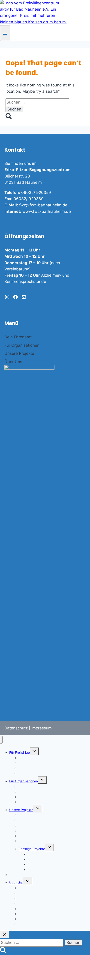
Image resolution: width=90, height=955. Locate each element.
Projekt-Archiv (38, 870)
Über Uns (16, 883)
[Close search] (4, 934)
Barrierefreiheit (29, 909)
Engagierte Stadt (22, 875)
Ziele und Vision (30, 893)
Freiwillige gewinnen (33, 786)
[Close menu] (1, 740)
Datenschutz (16, 728)
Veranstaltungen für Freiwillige (41, 773)
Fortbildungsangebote (35, 802)
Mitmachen (26, 924)
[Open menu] (5, 33)
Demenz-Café (28, 841)
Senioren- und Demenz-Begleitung (44, 836)
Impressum (41, 728)
